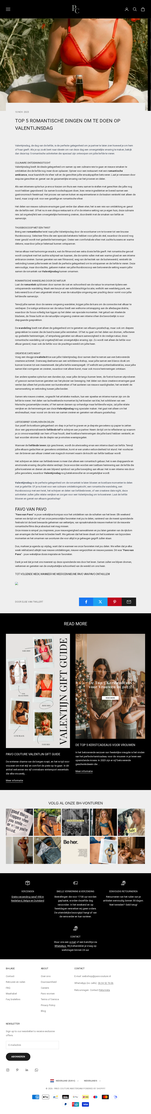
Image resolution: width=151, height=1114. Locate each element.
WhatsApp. (61, 946)
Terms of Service (50, 999)
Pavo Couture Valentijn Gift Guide (33, 754)
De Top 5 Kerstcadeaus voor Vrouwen (105, 745)
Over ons (45, 976)
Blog (43, 1011)
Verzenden (27, 891)
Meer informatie (14, 780)
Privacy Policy (48, 1005)
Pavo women (48, 993)
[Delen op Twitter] (100, 602)
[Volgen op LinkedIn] (27, 1070)
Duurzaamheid (49, 982)
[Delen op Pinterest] (115, 602)
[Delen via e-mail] (129, 602)
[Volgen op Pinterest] (17, 1070)
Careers (45, 987)
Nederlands (90, 1081)
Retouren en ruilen (15, 982)
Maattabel (11, 993)
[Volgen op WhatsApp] (36, 1070)
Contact (10, 976)
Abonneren (18, 1056)
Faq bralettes (13, 999)
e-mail (72, 942)
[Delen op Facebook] (86, 602)
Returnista (104, 990)
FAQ (8, 987)
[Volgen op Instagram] (8, 1070)
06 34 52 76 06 (105, 983)
